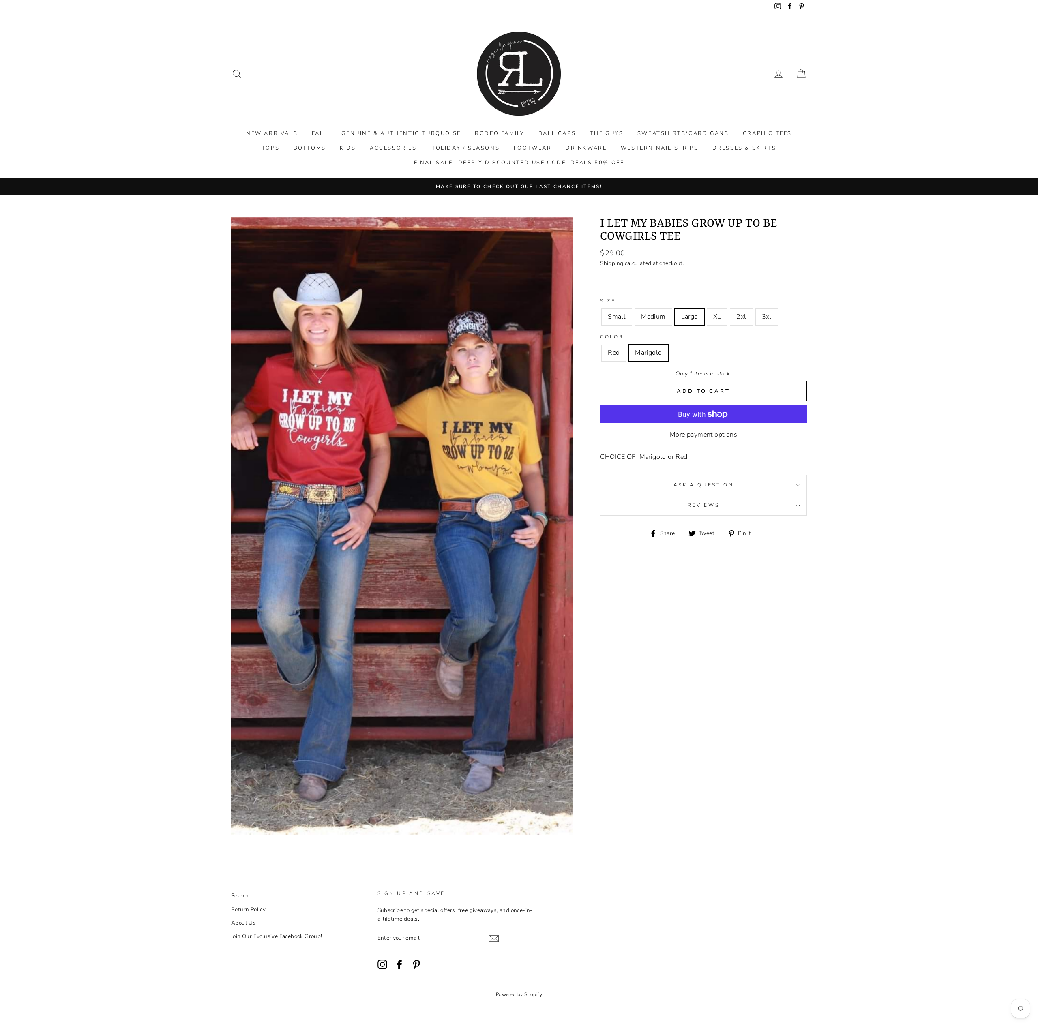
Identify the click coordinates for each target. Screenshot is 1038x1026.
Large (689, 316)
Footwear (533, 148)
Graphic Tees (767, 133)
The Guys (607, 133)
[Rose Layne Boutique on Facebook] (399, 964)
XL (717, 316)
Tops (270, 148)
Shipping (611, 263)
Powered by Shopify (519, 994)
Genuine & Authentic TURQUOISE (401, 133)
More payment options (703, 434)
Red (614, 352)
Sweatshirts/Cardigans (683, 133)
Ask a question (703, 485)
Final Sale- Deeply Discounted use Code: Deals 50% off (519, 162)
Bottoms (310, 148)
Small (617, 316)
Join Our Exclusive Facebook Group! (276, 936)
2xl (741, 316)
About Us (243, 923)
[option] (519, 186)
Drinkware (586, 148)
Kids (348, 148)
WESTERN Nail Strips (659, 148)
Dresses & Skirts (744, 148)
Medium (653, 316)
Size (608, 301)
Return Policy (248, 909)
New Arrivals (272, 133)
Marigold (648, 352)
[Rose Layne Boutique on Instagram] (382, 964)
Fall (320, 133)
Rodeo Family (499, 133)
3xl (767, 316)
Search (240, 896)
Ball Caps (557, 133)
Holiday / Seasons (465, 148)
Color (612, 337)
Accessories (393, 148)
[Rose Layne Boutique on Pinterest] (416, 964)
